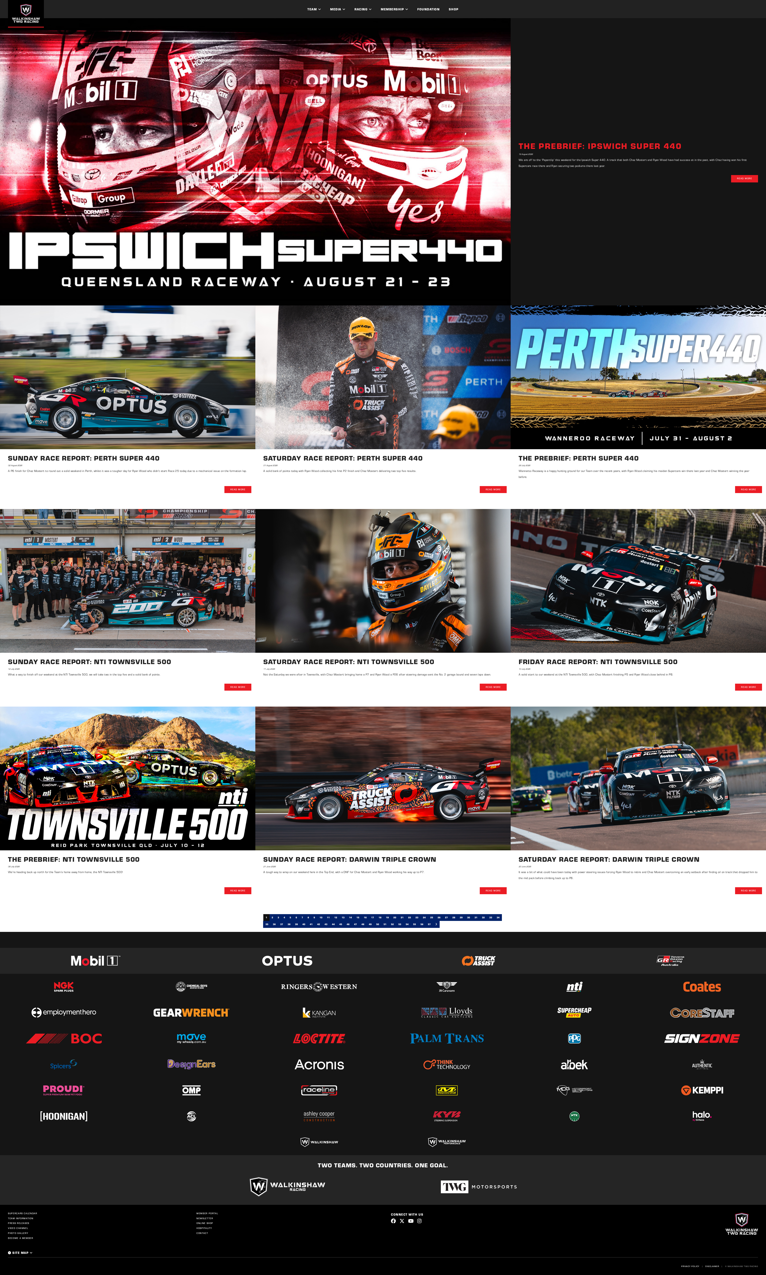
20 (394, 917)
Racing (360, 9)
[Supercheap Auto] (574, 1013)
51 (385, 924)
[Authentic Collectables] (702, 1064)
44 (333, 924)
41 (311, 924)
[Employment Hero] (64, 1013)
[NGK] (64, 987)
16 (365, 917)
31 (476, 917)
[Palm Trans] (447, 1039)
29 (461, 917)
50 (377, 924)
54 (407, 924)
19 (387, 917)
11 (328, 917)
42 (318, 924)
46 (348, 924)
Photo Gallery (18, 1233)
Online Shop (204, 1223)
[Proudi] (64, 1090)
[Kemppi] (702, 1090)
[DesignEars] (191, 1064)
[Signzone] (702, 1038)
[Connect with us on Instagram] (419, 1221)
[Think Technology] (447, 1064)
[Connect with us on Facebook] (393, 1221)
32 (483, 917)
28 (453, 917)
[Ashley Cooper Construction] (319, 1116)
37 (281, 924)
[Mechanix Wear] (447, 1090)
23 (417, 917)
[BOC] (64, 1038)
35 (267, 924)
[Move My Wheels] (191, 1039)
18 (380, 917)
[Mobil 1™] (96, 961)
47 (355, 924)
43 (326, 924)
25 (431, 917)
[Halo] (702, 1116)
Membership (392, 9)
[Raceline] (319, 1090)
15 (357, 917)
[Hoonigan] (64, 1116)
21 (402, 917)
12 (335, 917)
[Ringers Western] (319, 987)
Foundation (428, 9)
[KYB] (447, 1116)
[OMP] (191, 1090)
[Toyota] (670, 961)
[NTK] (574, 1116)
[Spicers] (64, 1064)
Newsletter (204, 1218)
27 (446, 917)
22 (409, 917)
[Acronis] (319, 1064)
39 (296, 924)
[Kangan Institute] (319, 1013)
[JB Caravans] (447, 987)
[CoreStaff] (702, 1013)
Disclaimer (712, 1266)
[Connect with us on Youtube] (411, 1221)
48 (362, 924)
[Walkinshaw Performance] (447, 1142)
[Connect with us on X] (402, 1221)
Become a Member (20, 1238)
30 (468, 917)
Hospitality (204, 1228)
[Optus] (287, 961)
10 (321, 917)
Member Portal (207, 1213)
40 (303, 924)
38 (289, 924)
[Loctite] (319, 1039)
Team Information (20, 1218)
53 (399, 924)
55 (414, 924)
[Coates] (702, 987)
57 (429, 924)
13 (343, 917)
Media (335, 9)
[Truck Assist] (479, 961)
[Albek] (574, 1064)
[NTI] (574, 987)
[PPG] (574, 1039)
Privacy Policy (690, 1266)
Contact (202, 1233)
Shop (453, 9)
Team (312, 9)
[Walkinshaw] (319, 1142)
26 (439, 917)
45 (340, 924)
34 (498, 917)
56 (422, 924)
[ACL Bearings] (191, 1116)
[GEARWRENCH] (191, 1013)
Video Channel (18, 1228)
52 (392, 924)
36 (274, 924)
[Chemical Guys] (191, 987)
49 (370, 924)
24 (424, 917)
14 (350, 917)
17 (372, 917)
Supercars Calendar (22, 1213)
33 (490, 917)
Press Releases (18, 1223)
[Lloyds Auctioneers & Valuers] (447, 1013)
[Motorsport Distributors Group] (574, 1090)
